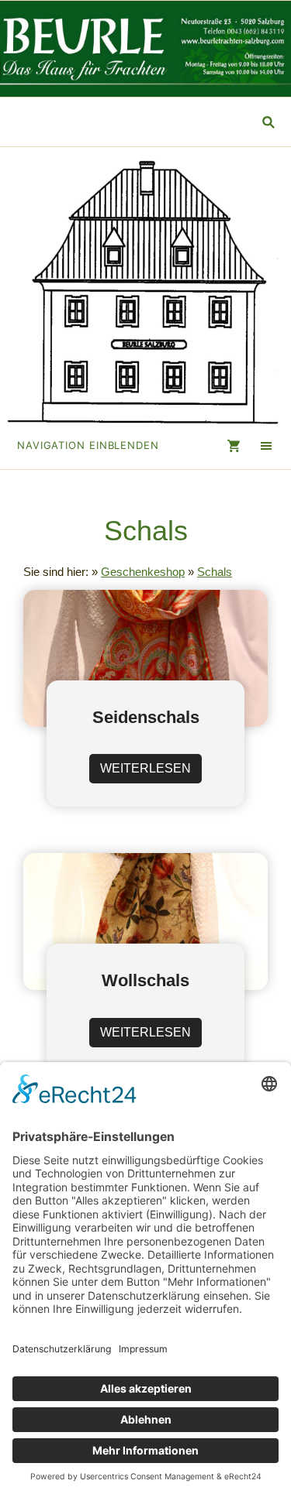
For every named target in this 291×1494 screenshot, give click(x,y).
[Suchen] (268, 122)
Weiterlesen (145, 768)
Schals (214, 571)
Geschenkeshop (143, 571)
